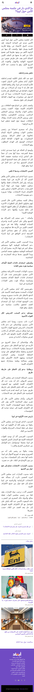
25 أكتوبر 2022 (29, 14)
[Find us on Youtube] (18, 680)
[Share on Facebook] (28, 35)
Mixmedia (22, 689)
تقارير (4, 628)
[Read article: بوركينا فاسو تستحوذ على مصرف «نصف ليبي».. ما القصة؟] (17, 587)
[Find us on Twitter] (21, 680)
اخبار (3, 565)
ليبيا (19, 517)
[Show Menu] (31, 2)
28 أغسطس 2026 (28, 604)
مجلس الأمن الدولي (12, 517)
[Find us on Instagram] (15, 680)
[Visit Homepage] (17, 2)
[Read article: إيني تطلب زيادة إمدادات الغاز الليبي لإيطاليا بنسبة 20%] (17, 555)
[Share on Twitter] (17, 35)
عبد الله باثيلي (24, 517)
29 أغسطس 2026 (28, 573)
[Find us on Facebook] (24, 680)
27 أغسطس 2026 (28, 636)
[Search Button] (3, 2)
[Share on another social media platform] (7, 35)
